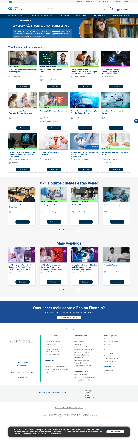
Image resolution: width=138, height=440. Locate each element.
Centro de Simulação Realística (84, 377)
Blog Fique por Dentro (52, 354)
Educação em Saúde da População (56, 366)
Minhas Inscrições (110, 361)
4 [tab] (68, 229)
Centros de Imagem (80, 374)
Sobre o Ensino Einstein (52, 341)
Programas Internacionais (53, 372)
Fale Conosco (116, 1)
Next (78, 230)
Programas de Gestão (81, 360)
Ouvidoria (126, 1)
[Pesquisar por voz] (44, 9)
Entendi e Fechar (115, 432)
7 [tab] (73, 229)
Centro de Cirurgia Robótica (83, 380)
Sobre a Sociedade (51, 339)
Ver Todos (107, 344)
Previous (60, 230)
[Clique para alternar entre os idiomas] (12, 1)
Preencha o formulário (69, 317)
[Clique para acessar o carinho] (111, 8)
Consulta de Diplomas (111, 358)
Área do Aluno (90, 1)
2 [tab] (65, 229)
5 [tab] (70, 229)
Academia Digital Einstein (82, 365)
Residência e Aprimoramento (84, 349)
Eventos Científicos (80, 363)
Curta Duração (79, 357)
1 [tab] (63, 229)
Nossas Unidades (50, 344)
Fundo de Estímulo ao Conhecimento (57, 369)
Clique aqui (88, 391)
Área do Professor (103, 1)
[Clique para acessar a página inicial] (23, 11)
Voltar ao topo (69, 329)
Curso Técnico (79, 341)
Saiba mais (23, 86)
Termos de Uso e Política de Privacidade (69, 408)
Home (14, 20)
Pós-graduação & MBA (81, 352)
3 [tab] (66, 229)
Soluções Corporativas (111, 341)
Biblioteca (48, 347)
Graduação (77, 344)
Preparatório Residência (82, 347)
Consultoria (108, 339)
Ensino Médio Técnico (81, 339)
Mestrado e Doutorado (81, 355)
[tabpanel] (21, 206)
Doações (80, 1)
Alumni (47, 364)
